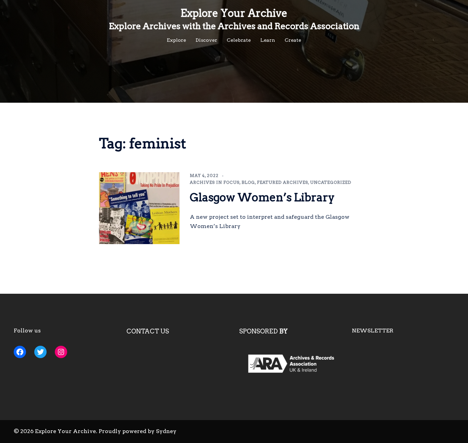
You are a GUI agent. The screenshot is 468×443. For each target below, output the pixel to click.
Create (293, 40)
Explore (176, 40)
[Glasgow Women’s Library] (139, 208)
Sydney (166, 431)
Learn (267, 40)
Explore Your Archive (234, 13)
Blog (248, 182)
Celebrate (239, 40)
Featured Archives (282, 182)
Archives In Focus (214, 182)
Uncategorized (330, 182)
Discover (206, 40)
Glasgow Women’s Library (262, 197)
